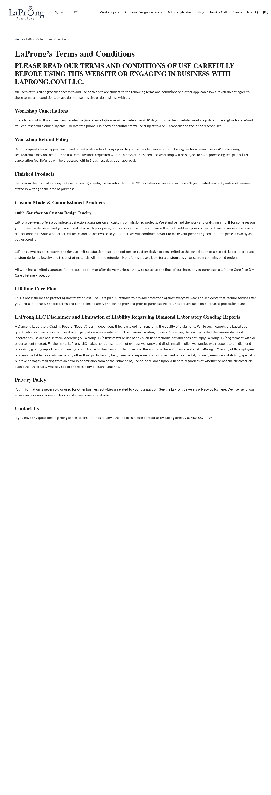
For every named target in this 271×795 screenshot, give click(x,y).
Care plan (106, 298)
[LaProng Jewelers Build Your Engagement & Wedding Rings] (26, 12)
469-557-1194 (69, 12)
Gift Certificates (180, 12)
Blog (201, 12)
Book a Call (218, 12)
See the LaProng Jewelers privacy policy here (192, 389)
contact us (151, 418)
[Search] (256, 12)
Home (19, 39)
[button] (118, 12)
